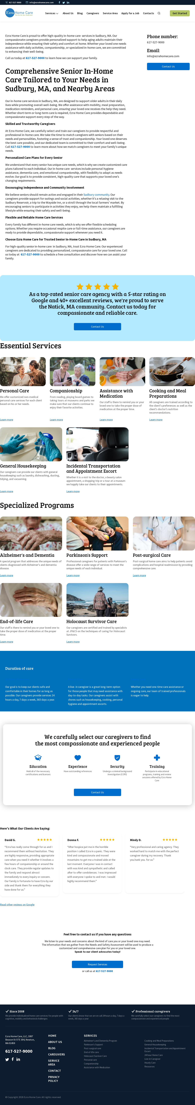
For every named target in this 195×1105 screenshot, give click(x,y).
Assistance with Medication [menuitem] (97, 1067)
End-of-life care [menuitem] (91, 1052)
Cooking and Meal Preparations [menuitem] (159, 1040)
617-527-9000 (20, 147)
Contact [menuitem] (54, 1071)
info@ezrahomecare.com (163, 56)
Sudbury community (96, 194)
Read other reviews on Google (17, 904)
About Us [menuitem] (68, 13)
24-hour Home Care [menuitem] (153, 1055)
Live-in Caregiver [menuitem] (152, 1058)
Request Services (97, 964)
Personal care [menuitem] (90, 1059)
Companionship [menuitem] (91, 1063)
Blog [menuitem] (80, 13)
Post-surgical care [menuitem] (92, 1048)
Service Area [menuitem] (110, 13)
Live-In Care (75, 679)
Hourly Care (138, 679)
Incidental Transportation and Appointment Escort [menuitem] (165, 1050)
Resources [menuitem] (149, 1066)
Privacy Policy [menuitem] (53, 1079)
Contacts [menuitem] (148, 13)
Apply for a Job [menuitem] (130, 13)
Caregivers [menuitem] (93, 13)
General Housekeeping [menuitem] (155, 1044)
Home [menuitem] (52, 1035)
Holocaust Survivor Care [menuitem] (95, 1056)
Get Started (180, 13)
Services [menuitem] (50, 13)
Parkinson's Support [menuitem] (93, 1044)
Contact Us (168, 66)
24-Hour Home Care (17, 679)
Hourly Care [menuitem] (150, 1062)
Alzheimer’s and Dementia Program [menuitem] (100, 1040)
